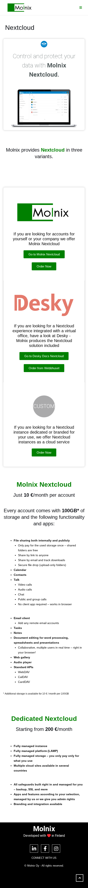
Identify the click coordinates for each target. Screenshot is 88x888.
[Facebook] (45, 848)
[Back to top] (79, 878)
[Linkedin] (34, 848)
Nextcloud (53, 150)
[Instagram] (56, 848)
